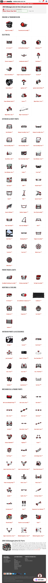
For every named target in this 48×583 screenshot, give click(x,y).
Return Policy (16, 563)
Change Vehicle (31, 11)
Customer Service (18, 556)
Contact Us (16, 569)
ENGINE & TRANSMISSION (11, 17)
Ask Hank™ (16, 560)
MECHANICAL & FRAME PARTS (12, 389)
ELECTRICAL (6, 34)
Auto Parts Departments (7, 557)
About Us (26, 559)
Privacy (26, 558)
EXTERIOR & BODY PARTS (10, 119)
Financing (16, 567)
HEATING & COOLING (9, 287)
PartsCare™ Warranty (18, 565)
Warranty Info (16, 564)
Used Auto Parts (6, 562)
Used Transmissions (7, 560)
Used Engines (6, 559)
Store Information (37, 549)
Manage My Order (17, 562)
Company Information (30, 556)
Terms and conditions (28, 560)
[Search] (39, 1)
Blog (15, 559)
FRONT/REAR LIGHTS (9, 270)
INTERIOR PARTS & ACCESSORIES (13, 331)
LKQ (39, 548)
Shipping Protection (17, 566)
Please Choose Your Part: (9, 11)
